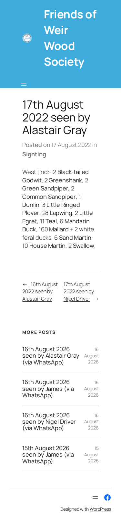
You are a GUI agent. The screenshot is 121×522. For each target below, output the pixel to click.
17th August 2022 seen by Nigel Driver (79, 291)
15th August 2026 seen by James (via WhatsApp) (48, 454)
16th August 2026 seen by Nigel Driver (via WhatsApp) (49, 421)
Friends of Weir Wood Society (70, 37)
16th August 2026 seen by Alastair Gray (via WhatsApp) (50, 355)
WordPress (100, 509)
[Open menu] (24, 84)
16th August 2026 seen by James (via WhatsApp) (48, 388)
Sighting (34, 154)
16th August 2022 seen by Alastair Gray (40, 291)
